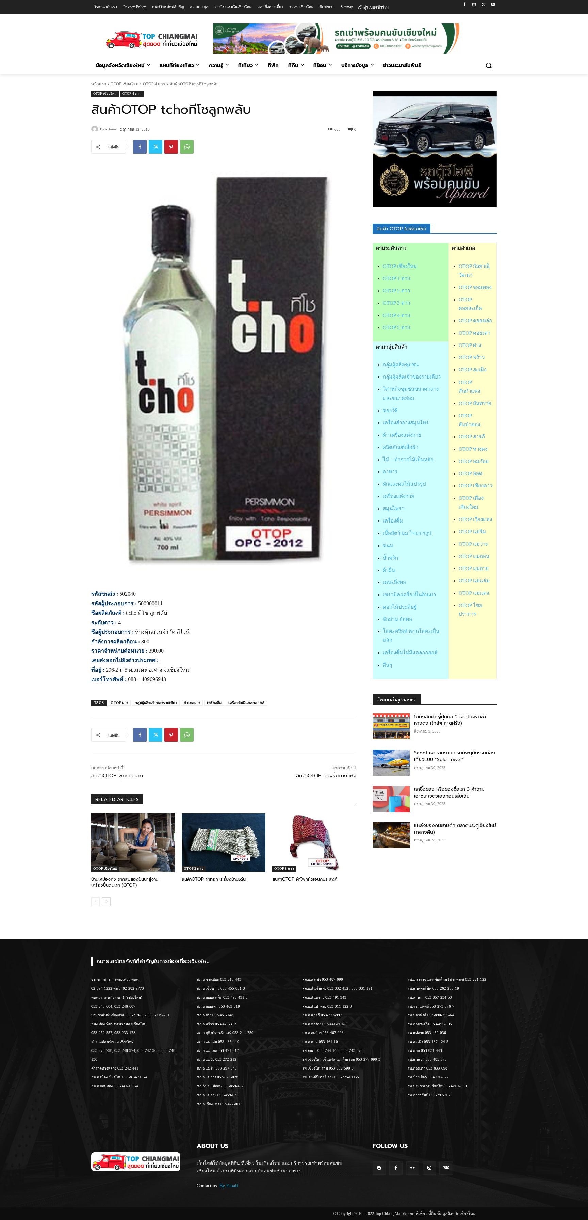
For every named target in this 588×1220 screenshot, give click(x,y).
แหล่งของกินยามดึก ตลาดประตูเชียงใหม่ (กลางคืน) (455, 829)
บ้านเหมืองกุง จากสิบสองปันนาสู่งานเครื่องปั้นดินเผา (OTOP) (124, 882)
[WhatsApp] (187, 147)
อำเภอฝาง (192, 703)
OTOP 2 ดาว (193, 868)
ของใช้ (390, 410)
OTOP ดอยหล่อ (475, 320)
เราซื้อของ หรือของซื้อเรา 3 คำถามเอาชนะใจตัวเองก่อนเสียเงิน (449, 793)
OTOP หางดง (473, 449)
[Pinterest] (171, 147)
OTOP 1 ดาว (396, 278)
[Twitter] (483, 5)
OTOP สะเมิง (472, 369)
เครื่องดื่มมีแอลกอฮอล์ (246, 703)
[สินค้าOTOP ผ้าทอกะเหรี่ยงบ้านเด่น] (223, 842)
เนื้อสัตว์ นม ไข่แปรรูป (407, 533)
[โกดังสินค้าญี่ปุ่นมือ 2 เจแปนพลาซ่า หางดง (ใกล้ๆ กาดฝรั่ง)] (391, 726)
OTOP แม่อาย (474, 568)
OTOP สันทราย (475, 403)
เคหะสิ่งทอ (394, 582)
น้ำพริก (390, 558)
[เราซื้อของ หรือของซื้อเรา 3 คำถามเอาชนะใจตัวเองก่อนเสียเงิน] (391, 799)
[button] (488, 65)
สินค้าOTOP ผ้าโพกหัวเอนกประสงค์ (304, 879)
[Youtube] (493, 5)
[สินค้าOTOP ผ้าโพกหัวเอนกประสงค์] (314, 842)
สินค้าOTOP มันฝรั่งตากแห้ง (326, 776)
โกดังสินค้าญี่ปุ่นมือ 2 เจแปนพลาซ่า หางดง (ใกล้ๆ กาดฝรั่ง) (450, 720)
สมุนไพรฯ (393, 508)
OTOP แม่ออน (474, 556)
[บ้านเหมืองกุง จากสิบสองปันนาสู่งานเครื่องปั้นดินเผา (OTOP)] (133, 842)
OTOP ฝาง (119, 703)
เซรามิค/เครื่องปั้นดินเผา (409, 594)
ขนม (388, 545)
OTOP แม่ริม (472, 531)
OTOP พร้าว (472, 357)
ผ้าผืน (389, 570)
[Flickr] (412, 1168)
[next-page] (106, 901)
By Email (228, 1185)
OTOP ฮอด (471, 473)
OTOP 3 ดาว (284, 868)
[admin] (95, 129)
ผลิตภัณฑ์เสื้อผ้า (400, 447)
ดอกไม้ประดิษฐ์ (400, 607)
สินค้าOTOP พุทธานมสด (117, 776)
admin (110, 129)
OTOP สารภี (472, 436)
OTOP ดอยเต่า (474, 333)
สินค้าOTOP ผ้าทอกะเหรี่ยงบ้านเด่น (214, 879)
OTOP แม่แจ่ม (474, 580)
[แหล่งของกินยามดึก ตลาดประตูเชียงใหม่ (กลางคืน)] (391, 835)
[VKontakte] (446, 1168)
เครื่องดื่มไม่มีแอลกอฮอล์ (410, 652)
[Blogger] (379, 1168)
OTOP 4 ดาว (154, 84)
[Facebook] (465, 5)
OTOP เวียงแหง (475, 519)
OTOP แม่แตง (474, 593)
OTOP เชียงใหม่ (124, 84)
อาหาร (390, 472)
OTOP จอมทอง (475, 287)
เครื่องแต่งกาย (398, 496)
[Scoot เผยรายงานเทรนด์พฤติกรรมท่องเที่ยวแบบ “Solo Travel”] (391, 763)
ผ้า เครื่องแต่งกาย (402, 435)
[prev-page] (95, 901)
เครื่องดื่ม (214, 703)
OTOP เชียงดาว (475, 485)
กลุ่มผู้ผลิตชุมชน (401, 364)
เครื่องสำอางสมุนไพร (406, 423)
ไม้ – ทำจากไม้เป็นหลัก (408, 459)
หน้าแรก (98, 84)
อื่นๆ (387, 665)
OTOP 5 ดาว (396, 327)
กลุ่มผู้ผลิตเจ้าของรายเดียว (156, 703)
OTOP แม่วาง (473, 544)
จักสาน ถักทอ (397, 619)
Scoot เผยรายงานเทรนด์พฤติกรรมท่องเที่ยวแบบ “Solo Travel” (454, 756)
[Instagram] (474, 5)
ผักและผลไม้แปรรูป (404, 484)
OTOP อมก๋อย (474, 461)
